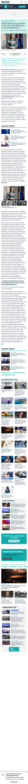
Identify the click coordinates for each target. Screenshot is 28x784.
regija (20, 566)
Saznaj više (14, 782)
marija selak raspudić (18, 372)
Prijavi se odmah (7, 558)
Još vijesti (12, 649)
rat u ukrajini (12, 566)
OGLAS (14, 14)
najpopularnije (9, 607)
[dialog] (14, 778)
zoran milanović (6, 372)
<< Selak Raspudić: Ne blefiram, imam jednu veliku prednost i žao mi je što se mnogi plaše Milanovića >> (13, 282)
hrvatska (4, 566)
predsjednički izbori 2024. (8, 374)
